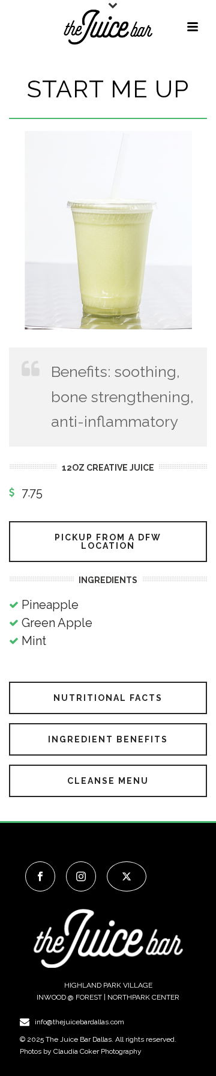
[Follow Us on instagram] (81, 876)
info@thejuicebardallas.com (79, 1022)
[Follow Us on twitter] (126, 876)
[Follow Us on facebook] (40, 876)
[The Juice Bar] (108, 27)
